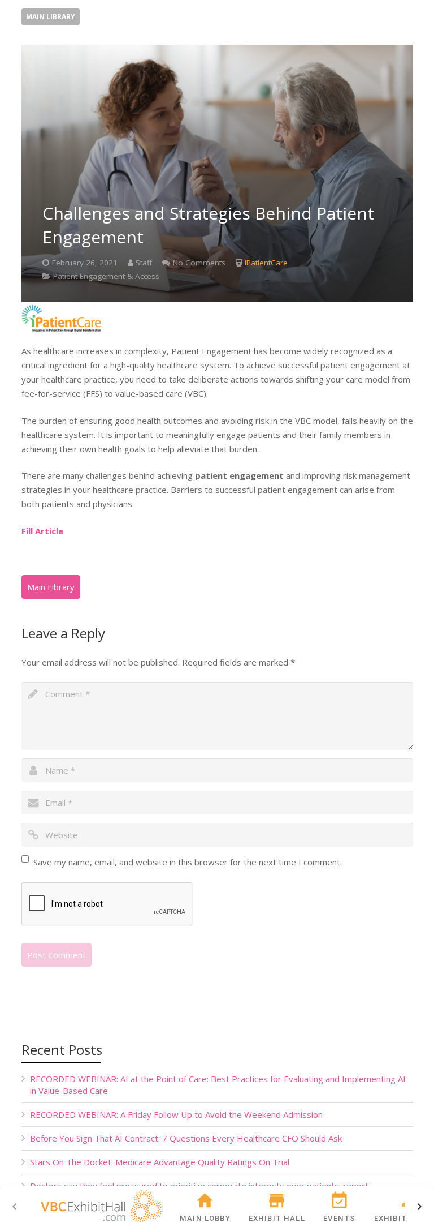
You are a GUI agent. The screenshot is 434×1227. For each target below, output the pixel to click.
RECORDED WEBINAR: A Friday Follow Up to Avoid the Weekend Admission (176, 1114)
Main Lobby (205, 1218)
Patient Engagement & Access (106, 276)
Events (339, 1218)
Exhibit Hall (277, 1218)
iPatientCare (266, 263)
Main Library (50, 17)
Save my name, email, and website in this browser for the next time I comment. (187, 862)
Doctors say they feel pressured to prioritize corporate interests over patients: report (199, 1185)
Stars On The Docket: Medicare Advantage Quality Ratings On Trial (159, 1162)
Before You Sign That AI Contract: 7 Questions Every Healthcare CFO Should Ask (186, 1138)
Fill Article (42, 531)
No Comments (199, 263)
